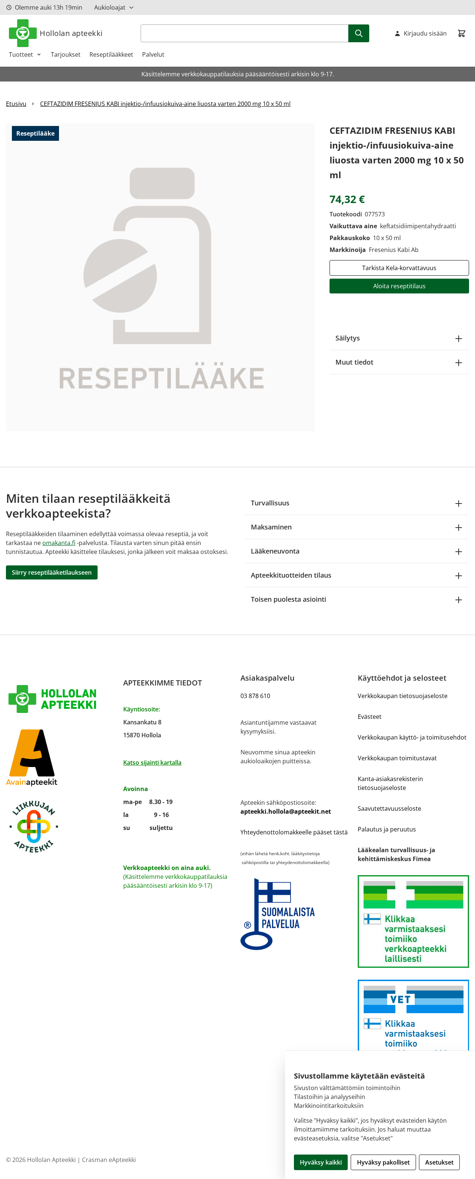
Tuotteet (21, 54)
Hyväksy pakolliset (383, 1162)
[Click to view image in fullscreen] (160, 277)
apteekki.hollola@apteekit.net (285, 811)
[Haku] (358, 33)
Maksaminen (271, 526)
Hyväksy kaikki (321, 1162)
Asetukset (439, 1162)
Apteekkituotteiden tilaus (291, 575)
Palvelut (153, 54)
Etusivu (16, 104)
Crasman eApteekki (109, 1160)
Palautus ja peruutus (387, 829)
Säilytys (347, 337)
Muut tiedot (354, 362)
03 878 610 (255, 696)
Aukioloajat (109, 7)
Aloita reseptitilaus (399, 286)
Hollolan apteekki (71, 33)
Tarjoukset (66, 54)
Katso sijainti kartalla (152, 762)
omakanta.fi (58, 543)
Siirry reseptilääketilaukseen (52, 572)
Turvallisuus (270, 502)
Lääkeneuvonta (275, 551)
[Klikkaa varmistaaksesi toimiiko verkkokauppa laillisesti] (413, 921)
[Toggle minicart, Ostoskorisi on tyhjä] (462, 33)
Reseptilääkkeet (111, 54)
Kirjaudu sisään (425, 33)
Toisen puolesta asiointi (288, 599)
